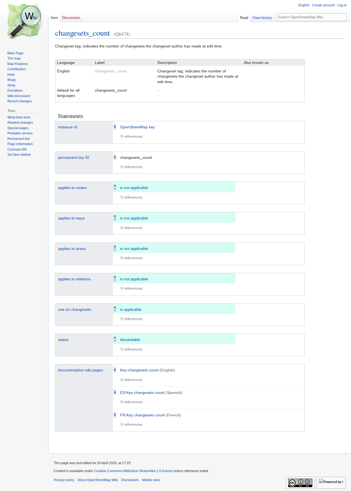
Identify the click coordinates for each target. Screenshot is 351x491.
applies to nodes (72, 187)
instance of (67, 127)
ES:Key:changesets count (142, 392)
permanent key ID (73, 157)
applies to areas (72, 248)
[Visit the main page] (24, 22)
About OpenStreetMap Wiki (98, 480)
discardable (130, 339)
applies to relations (74, 279)
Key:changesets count (139, 370)
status (63, 339)
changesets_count (82, 32)
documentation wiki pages (80, 370)
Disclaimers (130, 480)
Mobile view (151, 480)
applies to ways (71, 218)
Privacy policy (64, 480)
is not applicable (134, 187)
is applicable (130, 309)
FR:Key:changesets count (142, 415)
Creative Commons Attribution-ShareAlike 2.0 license (133, 471)
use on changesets (74, 309)
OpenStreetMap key (137, 127)
